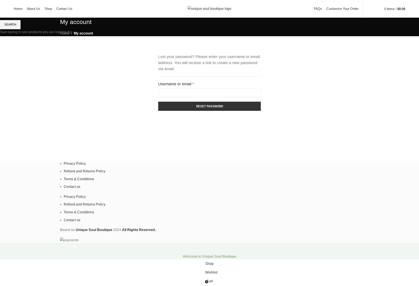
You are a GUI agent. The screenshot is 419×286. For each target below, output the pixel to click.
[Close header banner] (5, 248)
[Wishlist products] (376, 8)
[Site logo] (209, 8)
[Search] (368, 8)
